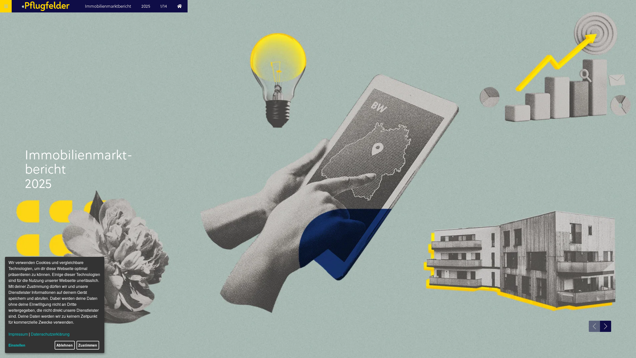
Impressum (18, 334)
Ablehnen (64, 345)
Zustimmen (87, 345)
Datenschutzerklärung (50, 334)
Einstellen (16, 345)
